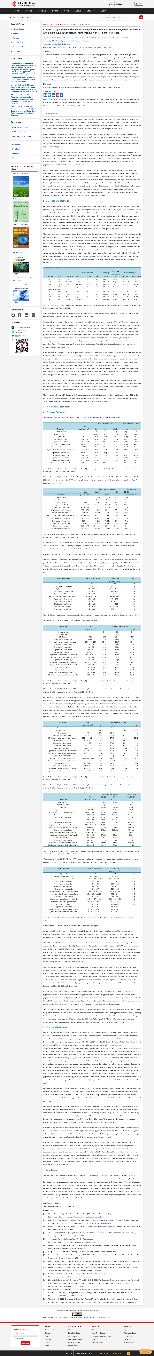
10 (45, 1267)
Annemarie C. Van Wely (51, 38)
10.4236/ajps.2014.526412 (56, 47)
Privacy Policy (129, 1342)
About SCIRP (74, 1326)
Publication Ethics (130, 1333)
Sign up (67, 1353)
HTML (75, 47)
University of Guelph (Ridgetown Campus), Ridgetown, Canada (66, 41)
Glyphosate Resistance (51, 87)
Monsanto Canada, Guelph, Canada (57, 44)
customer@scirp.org (22, 327)
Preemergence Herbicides (111, 87)
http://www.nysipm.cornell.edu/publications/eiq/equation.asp (69, 1277)
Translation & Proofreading (101, 1336)
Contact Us (16, 153)
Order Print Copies (98, 1333)
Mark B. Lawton (107, 38)
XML (80, 47)
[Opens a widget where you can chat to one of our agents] (145, 1352)
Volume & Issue (97, 1342)
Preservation (128, 1336)
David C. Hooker (94, 38)
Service (95, 1326)
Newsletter (16, 144)
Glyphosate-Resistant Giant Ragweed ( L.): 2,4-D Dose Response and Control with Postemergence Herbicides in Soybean (24, 111)
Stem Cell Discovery (20, 224)
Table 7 (71, 1109)
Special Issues (73, 1346)
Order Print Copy (18, 149)
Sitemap (48, 1339)
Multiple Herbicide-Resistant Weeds (73, 87)
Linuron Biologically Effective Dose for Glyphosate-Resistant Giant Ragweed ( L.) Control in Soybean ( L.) (24, 88)
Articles (28, 11)
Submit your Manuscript (84, 1353)
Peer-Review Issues (75, 1339)
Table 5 (46, 1036)
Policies (128, 1326)
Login (138, 4)
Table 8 (74, 401)
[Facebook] (19, 315)
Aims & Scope (18, 29)
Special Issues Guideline (21, 136)
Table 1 (92, 259)
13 (129, 934)
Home (16, 11)
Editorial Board (19, 42)
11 (44, 1274)
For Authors (72, 1336)
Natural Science (19, 199)
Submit (104, 11)
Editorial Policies (74, 1333)
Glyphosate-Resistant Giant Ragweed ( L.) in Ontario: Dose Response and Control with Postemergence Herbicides (22, 99)
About (78, 11)
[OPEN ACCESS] (115, 4)
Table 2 (84, 563)
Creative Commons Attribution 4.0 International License (94, 1317)
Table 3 (116, 967)
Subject (47, 1333)
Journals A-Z (49, 1330)
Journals (42, 11)
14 (47, 1045)
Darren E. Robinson (80, 38)
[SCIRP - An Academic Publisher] (25, 4)
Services (91, 11)
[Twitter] (13, 315)
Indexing (16, 51)
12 (100, 398)
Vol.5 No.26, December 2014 (80, 24)
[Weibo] (33, 315)
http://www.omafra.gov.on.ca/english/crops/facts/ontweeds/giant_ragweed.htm (76, 1217)
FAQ (13, 157)
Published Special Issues (22, 132)
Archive (16, 38)
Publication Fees (19, 47)
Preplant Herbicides (94, 87)
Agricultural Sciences (20, 173)
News (66, 11)
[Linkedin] (26, 315)
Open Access (128, 1330)
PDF (69, 47)
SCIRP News (103, 1353)
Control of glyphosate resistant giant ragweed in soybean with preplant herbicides (23, 79)
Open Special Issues (20, 127)
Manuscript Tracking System (102, 1330)
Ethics (70, 1330)
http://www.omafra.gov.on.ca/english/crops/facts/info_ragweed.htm (72, 1242)
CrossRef (107, 1223)
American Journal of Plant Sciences (56, 24)
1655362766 (19, 336)
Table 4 (45, 401)
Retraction (127, 1339)
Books (55, 11)
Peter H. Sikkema (121, 38)
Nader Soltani (66, 38)
